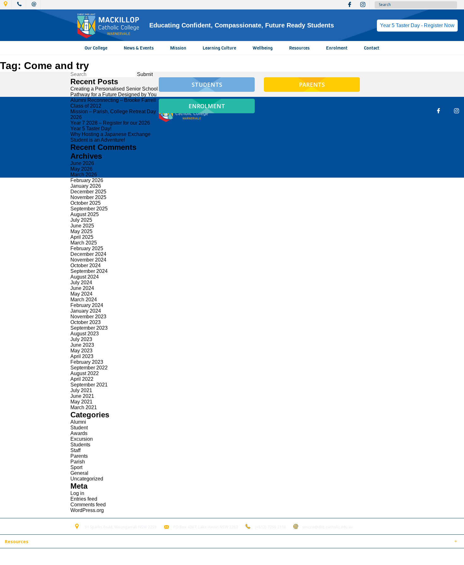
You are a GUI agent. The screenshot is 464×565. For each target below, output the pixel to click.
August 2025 (84, 214)
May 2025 (81, 231)
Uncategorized (86, 478)
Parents (79, 456)
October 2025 (85, 203)
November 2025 (88, 197)
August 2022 (84, 373)
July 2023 (81, 339)
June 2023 (82, 345)
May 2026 (81, 169)
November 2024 (88, 259)
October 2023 (85, 322)
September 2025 (89, 208)
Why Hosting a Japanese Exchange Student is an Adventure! (110, 137)
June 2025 (82, 225)
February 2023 (86, 362)
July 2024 (81, 282)
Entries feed (83, 499)
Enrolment (337, 47)
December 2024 (88, 254)
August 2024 (84, 277)
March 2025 (83, 242)
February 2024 (86, 305)
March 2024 (83, 299)
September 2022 (89, 367)
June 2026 (82, 163)
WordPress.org (87, 510)
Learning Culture (219, 47)
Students (80, 444)
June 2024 (82, 288)
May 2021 (81, 401)
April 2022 (81, 379)
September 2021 (89, 384)
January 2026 (85, 186)
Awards (78, 433)
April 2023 (81, 356)
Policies (40, 542)
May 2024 (81, 294)
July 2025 (81, 220)
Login (133, 556)
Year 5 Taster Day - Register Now (417, 25)
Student (79, 427)
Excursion (81, 439)
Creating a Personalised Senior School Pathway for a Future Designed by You (114, 91)
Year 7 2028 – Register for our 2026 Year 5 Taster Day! (110, 125)
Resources (299, 47)
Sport (76, 467)
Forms (61, 542)
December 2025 (88, 191)
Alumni (78, 422)
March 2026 (83, 174)
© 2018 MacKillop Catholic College (35, 556)
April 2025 (81, 237)
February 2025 (86, 248)
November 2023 (88, 316)
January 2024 (85, 311)
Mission (178, 47)
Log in (77, 493)
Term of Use (109, 556)
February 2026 (86, 180)
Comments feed (88, 504)
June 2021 (82, 396)
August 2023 (84, 333)
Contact (371, 47)
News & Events (139, 47)
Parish (77, 461)
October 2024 (85, 265)
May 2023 (81, 350)
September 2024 (89, 271)
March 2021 (83, 407)
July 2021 (81, 390)
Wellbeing (263, 47)
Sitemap (81, 556)
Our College (96, 47)
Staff (75, 450)
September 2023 (89, 328)
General (79, 473)
